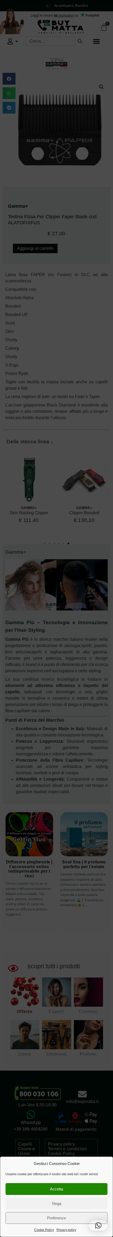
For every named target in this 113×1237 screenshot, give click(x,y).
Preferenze (56, 1218)
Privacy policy (66, 1230)
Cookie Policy (44, 1230)
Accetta (56, 1189)
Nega (56, 1203)
